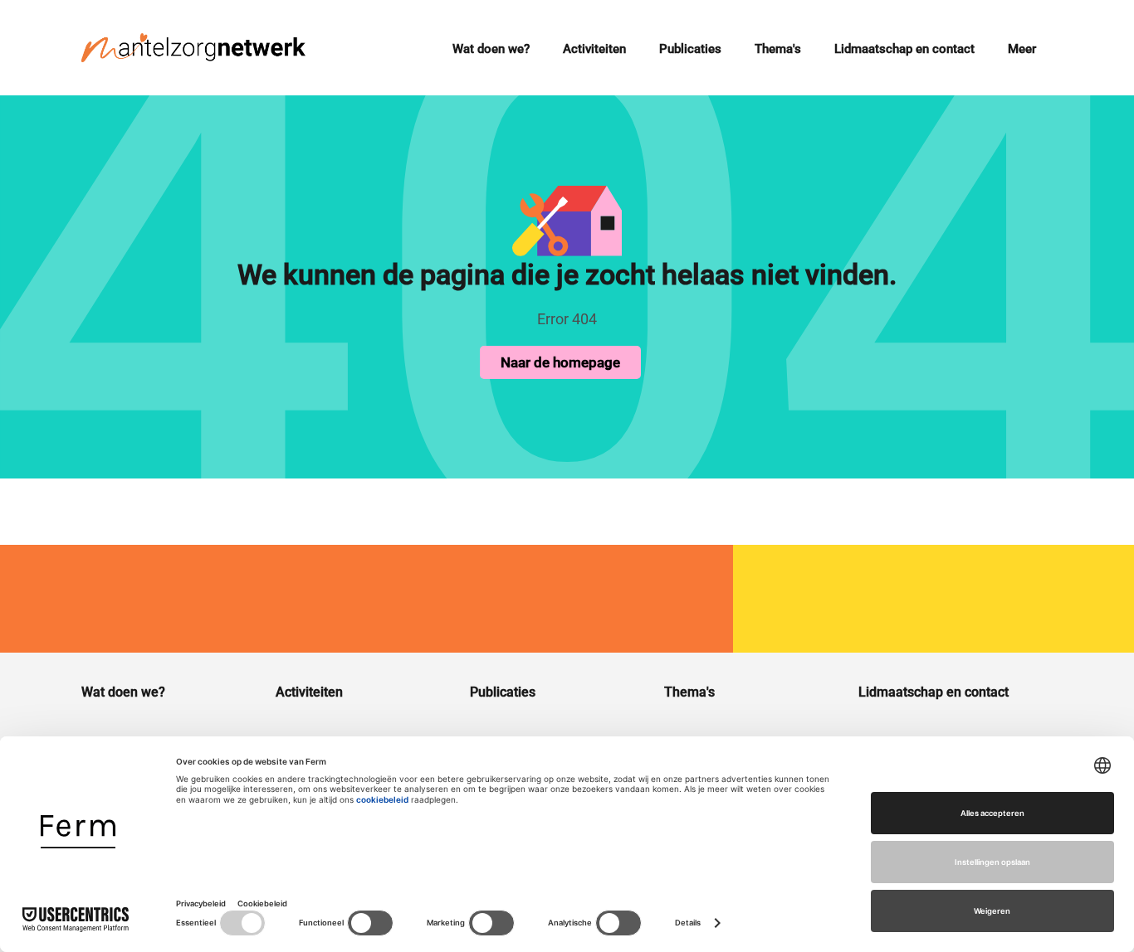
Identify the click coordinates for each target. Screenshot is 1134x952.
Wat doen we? (491, 48)
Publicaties (690, 48)
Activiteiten (594, 48)
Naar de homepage (560, 362)
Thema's (778, 48)
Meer (1022, 48)
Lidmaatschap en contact (904, 48)
